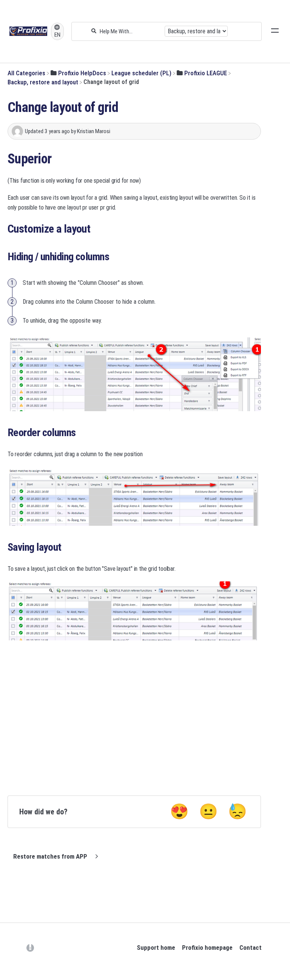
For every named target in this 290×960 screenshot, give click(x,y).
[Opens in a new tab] (30, 947)
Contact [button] (250, 947)
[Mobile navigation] (275, 31)
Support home (156, 947)
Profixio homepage (207, 947)
